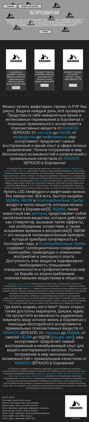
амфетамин (9, 171)
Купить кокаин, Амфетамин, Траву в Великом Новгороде (26, 413)
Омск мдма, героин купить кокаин (16, 400)
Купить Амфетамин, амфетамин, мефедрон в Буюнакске (25, 408)
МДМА (33, 185)
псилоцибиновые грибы (60, 200)
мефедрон (76, 168)
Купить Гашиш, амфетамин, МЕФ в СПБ (18, 418)
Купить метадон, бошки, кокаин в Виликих (20, 411)
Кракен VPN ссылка (29, 6)
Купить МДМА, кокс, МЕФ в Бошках (17, 416)
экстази (44, 132)
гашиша (52, 332)
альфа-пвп (66, 168)
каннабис (63, 286)
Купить (45, 32)
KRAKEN (70, 128)
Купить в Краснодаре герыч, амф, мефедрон (20, 403)
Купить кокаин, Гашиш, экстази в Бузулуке (20, 405)
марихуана (12, 284)
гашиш (21, 284)
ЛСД (28, 284)
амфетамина (54, 136)
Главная (10, 6)
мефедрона (24, 136)
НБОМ (65, 132)
